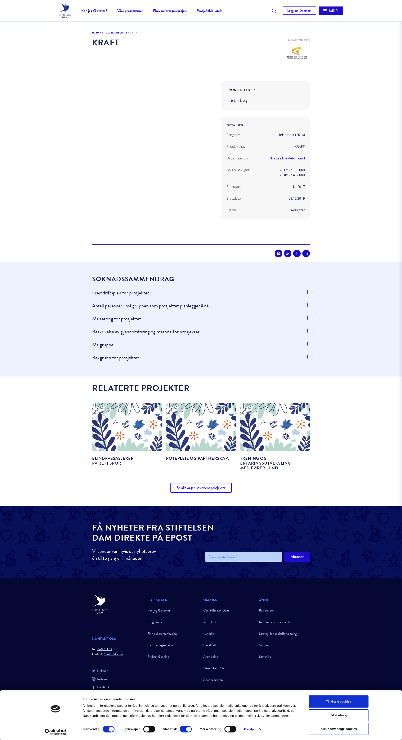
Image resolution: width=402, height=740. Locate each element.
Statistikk (265, 656)
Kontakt (208, 633)
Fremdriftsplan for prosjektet (120, 293)
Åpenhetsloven (213, 679)
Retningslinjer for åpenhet (275, 621)
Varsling (264, 645)
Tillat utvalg (338, 715)
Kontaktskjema (113, 654)
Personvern (266, 610)
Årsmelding (210, 656)
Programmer (155, 621)
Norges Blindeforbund (287, 158)
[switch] (149, 729)
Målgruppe (102, 344)
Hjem (95, 32)
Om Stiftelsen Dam (216, 610)
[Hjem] (117, 604)
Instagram (103, 678)
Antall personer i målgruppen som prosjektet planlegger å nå (150, 306)
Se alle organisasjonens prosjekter (201, 488)
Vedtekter (209, 621)
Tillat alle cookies (338, 701)
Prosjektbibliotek (209, 10)
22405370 (104, 649)
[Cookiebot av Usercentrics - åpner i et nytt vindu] (55, 732)
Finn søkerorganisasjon (170, 10)
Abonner (297, 556)
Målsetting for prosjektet (116, 318)
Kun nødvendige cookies (339, 729)
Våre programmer (130, 10)
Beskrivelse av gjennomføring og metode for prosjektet (146, 331)
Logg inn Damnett (299, 10)
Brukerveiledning (158, 656)
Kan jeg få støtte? (94, 10)
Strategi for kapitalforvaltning (278, 633)
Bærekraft (209, 645)
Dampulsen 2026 (214, 668)
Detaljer (250, 729)
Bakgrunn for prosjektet (115, 357)
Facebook (103, 687)
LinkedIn (102, 670)
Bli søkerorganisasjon (160, 645)
